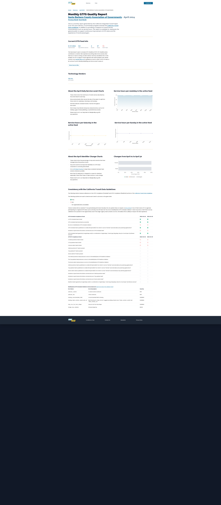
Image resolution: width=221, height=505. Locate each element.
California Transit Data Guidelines (143, 193)
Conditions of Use (90, 320)
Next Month (83, 20)
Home (69, 10)
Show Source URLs (74, 65)
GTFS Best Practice (78, 169)
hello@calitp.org (80, 59)
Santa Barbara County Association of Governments (95, 17)
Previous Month (73, 20)
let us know (128, 208)
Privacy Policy (139, 320)
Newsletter (123, 320)
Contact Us (148, 3)
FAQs (96, 3)
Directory (88, 3)
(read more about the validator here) (104, 286)
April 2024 (82, 10)
